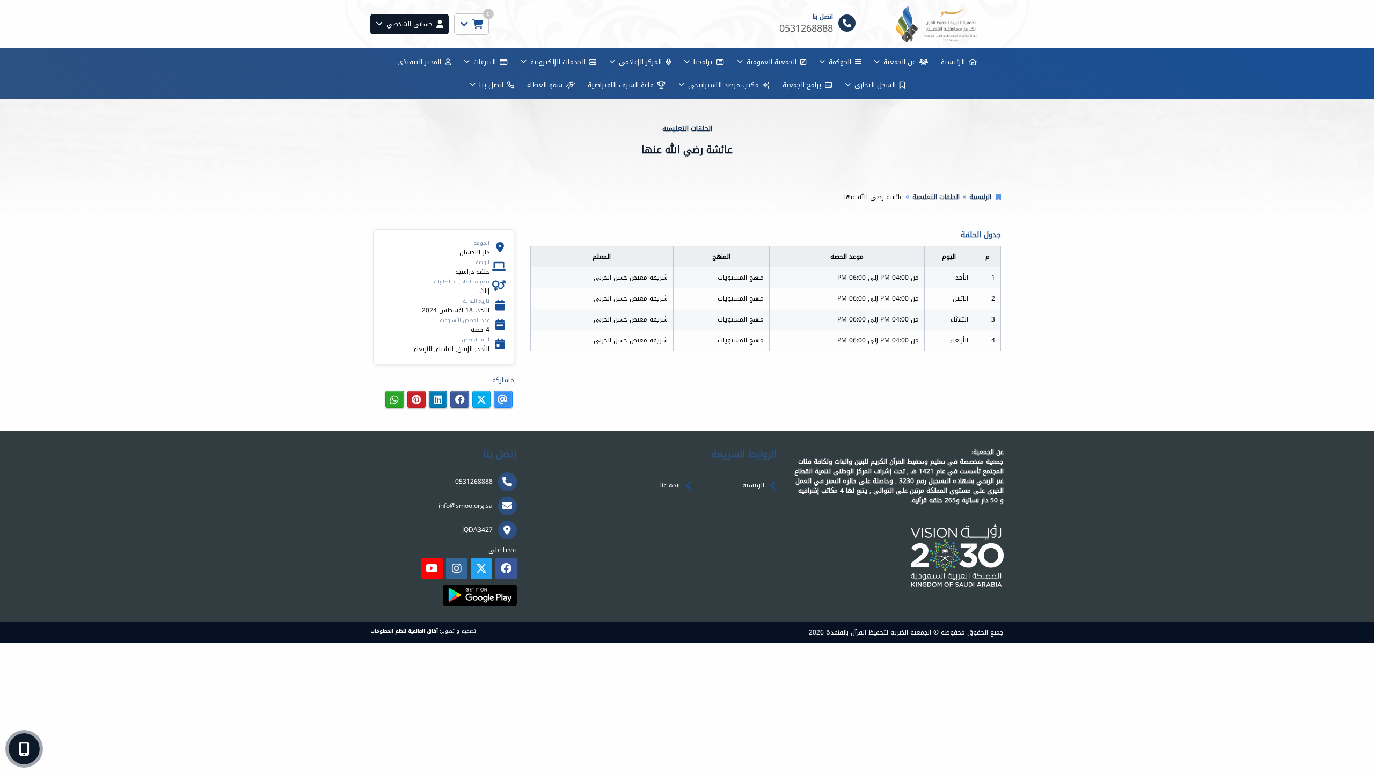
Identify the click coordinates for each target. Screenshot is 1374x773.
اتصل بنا (491, 85)
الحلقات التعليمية (936, 197)
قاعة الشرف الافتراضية (621, 85)
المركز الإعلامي (640, 62)
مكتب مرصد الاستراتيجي (723, 85)
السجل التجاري (875, 85)
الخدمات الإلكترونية (558, 62)
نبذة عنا (670, 485)
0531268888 (474, 481)
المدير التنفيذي (419, 62)
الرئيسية (953, 62)
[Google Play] (479, 595)
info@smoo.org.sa (465, 506)
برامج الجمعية (802, 85)
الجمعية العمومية (771, 62)
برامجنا (702, 62)
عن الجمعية (899, 62)
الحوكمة (840, 62)
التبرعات (484, 62)
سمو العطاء (544, 85)
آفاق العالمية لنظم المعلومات (404, 631)
